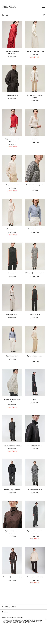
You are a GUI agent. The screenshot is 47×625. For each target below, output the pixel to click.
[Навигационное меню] (43, 7)
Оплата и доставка (9, 607)
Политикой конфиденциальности (20, 622)
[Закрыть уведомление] (45, 619)
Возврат (5, 612)
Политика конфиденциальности (13, 617)
